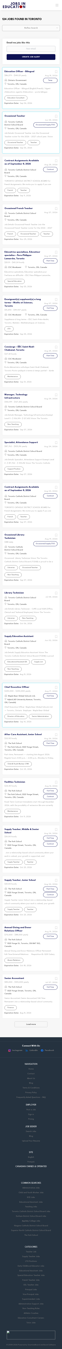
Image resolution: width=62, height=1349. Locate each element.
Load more (31, 1024)
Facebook (49, 1050)
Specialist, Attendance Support (21, 442)
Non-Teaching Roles (31, 1308)
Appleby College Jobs (31, 1221)
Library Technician (14, 593)
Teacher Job (31, 1252)
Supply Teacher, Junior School (20, 880)
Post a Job (31, 1110)
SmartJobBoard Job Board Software (42, 1345)
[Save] (56, 73)
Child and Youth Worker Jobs (31, 1193)
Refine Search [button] (31, 28)
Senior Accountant (14, 978)
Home (31, 1069)
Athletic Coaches (31, 1313)
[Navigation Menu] (57, 5)
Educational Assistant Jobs (31, 1202)
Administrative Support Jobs (31, 1304)
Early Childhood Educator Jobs (31, 1266)
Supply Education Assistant (18, 636)
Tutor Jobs (31, 1323)
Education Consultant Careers (31, 1318)
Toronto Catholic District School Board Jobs (31, 1211)
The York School (31, 1235)
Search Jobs (31, 1131)
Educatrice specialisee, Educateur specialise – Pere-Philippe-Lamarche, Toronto (22, 255)
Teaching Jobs (31, 1207)
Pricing (31, 1119)
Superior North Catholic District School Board (31, 1230)
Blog (31, 1083)
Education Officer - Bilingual (19, 72)
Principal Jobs (31, 1290)
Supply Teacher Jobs (31, 1256)
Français (31, 1162)
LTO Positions (31, 1261)
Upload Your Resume (31, 1141)
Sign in (31, 1114)
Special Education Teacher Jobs (31, 1275)
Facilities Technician (14, 782)
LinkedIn (34, 1050)
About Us (31, 1078)
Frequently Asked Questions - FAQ (31, 1097)
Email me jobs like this (18, 43)
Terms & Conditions (31, 1088)
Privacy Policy (31, 1093)
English (31, 1157)
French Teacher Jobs (31, 1280)
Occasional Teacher (14, 116)
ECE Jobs (31, 1197)
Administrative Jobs (31, 1188)
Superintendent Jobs (31, 1299)
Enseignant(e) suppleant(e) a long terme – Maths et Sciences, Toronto (22, 302)
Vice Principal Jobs (31, 1294)
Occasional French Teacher (18, 208)
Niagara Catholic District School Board (31, 1226)
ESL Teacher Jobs (31, 1285)
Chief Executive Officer (16, 687)
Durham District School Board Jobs (31, 1216)
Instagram (17, 1050)
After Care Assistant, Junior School (23, 735)
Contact (31, 1074)
